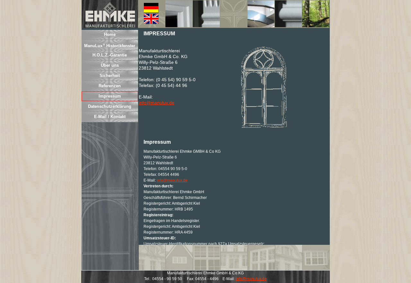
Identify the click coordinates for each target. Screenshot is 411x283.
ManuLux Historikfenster (109, 45)
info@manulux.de (156, 102)
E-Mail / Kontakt (110, 116)
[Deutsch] (151, 8)
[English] (151, 19)
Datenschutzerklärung (109, 106)
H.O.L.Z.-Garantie (109, 55)
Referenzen (110, 85)
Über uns (110, 65)
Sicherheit (110, 75)
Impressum (110, 96)
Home (110, 34)
